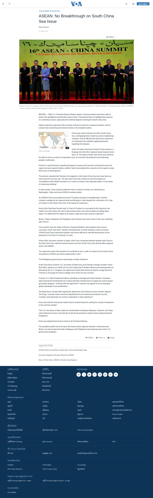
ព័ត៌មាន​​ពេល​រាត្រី (47, 378)
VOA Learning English (85, 430)
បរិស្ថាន (79, 402)
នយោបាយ (45, 402)
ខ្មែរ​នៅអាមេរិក (12, 414)
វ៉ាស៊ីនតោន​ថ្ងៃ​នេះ (12, 378)
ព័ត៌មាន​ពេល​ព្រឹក (47, 373)
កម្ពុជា (9, 402)
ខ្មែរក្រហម (80, 414)
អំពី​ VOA (10, 453)
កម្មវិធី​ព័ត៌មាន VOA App (15, 442)
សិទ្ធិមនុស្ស (45, 410)
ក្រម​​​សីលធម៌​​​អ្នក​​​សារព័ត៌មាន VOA (87, 453)
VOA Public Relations (15, 469)
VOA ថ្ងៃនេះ (11, 382)
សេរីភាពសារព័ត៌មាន (118, 406)
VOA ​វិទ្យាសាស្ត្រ (12, 386)
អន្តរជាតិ (10, 406)
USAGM (10, 465)
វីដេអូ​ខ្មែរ (10, 373)
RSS (113, 442)
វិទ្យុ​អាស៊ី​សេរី (81, 469)
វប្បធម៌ (79, 410)
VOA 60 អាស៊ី (12, 390)
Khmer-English (117, 414)
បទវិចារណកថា (116, 418)
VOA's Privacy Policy (49, 469)
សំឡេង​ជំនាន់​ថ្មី (46, 386)
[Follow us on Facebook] (78, 374)
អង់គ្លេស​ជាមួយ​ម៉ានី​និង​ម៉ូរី (15, 430)
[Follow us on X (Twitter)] (84, 374)
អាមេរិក (10, 410)
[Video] (133, 4)
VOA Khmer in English (49, 11)
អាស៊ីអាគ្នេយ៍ (11, 418)
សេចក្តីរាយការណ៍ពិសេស (84, 418)
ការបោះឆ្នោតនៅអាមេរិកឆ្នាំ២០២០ (122, 410)
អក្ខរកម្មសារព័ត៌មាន (118, 402)
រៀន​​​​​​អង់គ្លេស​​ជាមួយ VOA (49, 430)
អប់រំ (43, 418)
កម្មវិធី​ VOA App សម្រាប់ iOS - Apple (19, 481)
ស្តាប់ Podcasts (47, 442)
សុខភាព (44, 414)
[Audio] (126, 4)
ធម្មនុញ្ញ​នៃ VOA (47, 453)
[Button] (110, 37)
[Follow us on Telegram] (100, 374)
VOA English (46, 465)
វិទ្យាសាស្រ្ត (80, 406)
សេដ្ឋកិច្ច (44, 406)
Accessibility (81, 465)
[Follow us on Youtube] (89, 374)
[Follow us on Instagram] (94, 374)
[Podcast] (110, 374)
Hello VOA (45, 382)
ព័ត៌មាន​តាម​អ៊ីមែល (82, 442)
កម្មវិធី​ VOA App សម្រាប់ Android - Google (56, 481)
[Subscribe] (116, 374)
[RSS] (105, 374)
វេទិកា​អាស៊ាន (46, 390)
